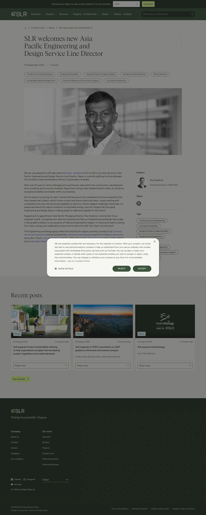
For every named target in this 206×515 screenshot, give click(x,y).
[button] (64, 268)
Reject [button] (121, 268)
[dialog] (103, 257)
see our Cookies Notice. (79, 261)
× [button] (154, 242)
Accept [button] (142, 268)
